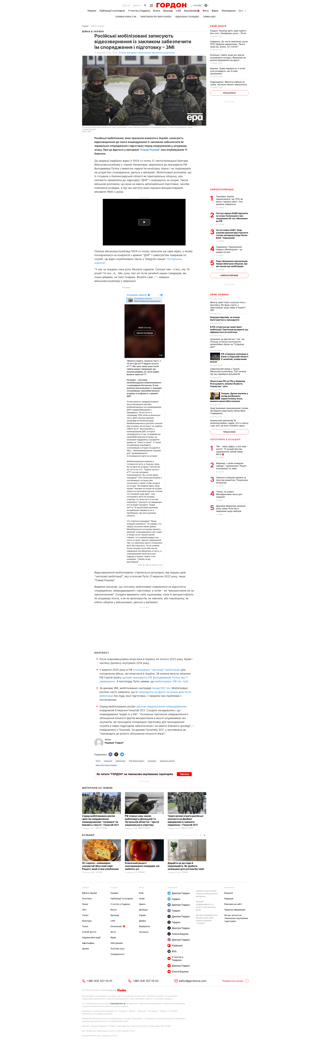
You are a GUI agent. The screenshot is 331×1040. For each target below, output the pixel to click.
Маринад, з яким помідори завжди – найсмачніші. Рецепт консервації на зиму (231, 466)
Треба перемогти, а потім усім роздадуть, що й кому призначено (227, 71)
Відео (215, 10)
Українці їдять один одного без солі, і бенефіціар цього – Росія (228, 32)
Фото (206, 10)
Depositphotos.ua (118, 1003)
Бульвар (168, 10)
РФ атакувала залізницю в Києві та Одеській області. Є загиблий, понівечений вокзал (229, 358)
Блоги (156, 10)
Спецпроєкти (117, 954)
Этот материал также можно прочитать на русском (148, 52)
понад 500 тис (161, 688)
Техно (85, 926)
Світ (84, 909)
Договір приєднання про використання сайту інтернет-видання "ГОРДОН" (207, 919)
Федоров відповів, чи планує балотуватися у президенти (225, 318)
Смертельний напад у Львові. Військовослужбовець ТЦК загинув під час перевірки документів (228, 371)
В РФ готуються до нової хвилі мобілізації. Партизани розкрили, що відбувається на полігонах (229, 329)
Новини (92, 10)
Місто (141, 888)
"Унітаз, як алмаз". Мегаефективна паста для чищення (229, 494)
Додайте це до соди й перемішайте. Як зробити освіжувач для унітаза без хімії (186, 866)
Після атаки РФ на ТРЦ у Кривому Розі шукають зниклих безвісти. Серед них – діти (227, 384)
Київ (141, 893)
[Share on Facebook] (110, 754)
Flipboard (177, 945)
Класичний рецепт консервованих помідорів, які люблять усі (142, 866)
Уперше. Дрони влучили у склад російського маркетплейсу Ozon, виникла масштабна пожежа (229, 397)
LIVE (178, 10)
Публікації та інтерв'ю (112, 10)
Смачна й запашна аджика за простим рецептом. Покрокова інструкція (232, 480)
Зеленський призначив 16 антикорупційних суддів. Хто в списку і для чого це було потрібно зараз (229, 423)
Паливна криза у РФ (126, 17)
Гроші (85, 904)
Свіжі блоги (218, 26)
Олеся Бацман (180, 934)
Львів (142, 898)
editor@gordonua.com (192, 980)
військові (108, 761)
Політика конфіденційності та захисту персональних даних (206, 905)
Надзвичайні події (91, 937)
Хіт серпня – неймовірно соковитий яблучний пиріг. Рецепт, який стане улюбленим (100, 866)
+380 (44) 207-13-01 (99, 980)
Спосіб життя (89, 932)
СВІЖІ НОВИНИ (219, 294)
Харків (142, 915)
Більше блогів (229, 93)
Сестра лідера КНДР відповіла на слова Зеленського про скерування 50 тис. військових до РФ (232, 217)
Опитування (228, 10)
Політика (87, 898)
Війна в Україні (98, 26)
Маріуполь (144, 926)
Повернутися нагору (232, 981)
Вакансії (228, 893)
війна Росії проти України (106, 765)
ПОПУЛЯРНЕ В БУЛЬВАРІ (225, 439)
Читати (184, 774)
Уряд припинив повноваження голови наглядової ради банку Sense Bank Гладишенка (229, 411)
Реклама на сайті (233, 904)
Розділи (114, 888)
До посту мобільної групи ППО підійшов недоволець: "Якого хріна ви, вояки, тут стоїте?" (229, 44)
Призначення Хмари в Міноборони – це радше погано (229, 249)
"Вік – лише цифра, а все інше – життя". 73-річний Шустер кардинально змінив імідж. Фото (232, 450)
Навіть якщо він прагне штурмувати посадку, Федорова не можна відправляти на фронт (228, 57)
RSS (174, 951)
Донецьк (143, 909)
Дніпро (142, 920)
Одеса (142, 904)
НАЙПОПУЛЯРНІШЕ (222, 189)
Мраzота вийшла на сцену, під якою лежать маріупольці (229, 83)
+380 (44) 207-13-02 (146, 980)
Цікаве (85, 948)
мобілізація (120, 761)
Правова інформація (234, 909)
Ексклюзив (190, 10)
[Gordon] (171, 5)
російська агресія (167, 761)
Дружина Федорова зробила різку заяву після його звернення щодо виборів (230, 508)
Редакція (228, 898)
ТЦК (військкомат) (136, 761)
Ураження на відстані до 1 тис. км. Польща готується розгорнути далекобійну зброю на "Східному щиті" (227, 343)
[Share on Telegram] (122, 754)
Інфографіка (88, 943)
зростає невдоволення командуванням (161, 706)
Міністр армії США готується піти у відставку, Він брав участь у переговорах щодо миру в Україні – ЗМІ (228, 306)
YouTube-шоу (117, 948)
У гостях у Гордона (139, 10)
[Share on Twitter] (116, 754)
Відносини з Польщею (187, 17)
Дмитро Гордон (181, 893)
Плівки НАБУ (209, 17)
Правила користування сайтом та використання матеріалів (207, 893)
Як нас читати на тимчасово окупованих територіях (236, 918)
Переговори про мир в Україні (156, 17)
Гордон (85, 26)
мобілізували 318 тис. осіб (171, 681)
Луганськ (143, 932)
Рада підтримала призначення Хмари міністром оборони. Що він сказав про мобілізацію (231, 264)
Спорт (85, 915)
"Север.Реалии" (150, 149)
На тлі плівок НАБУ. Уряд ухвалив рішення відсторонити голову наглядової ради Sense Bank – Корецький (232, 234)
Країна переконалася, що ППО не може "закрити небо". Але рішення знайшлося (229, 200)
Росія (98, 761)
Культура (87, 920)
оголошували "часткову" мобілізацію (156, 669)
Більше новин (229, 432)
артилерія (152, 761)
